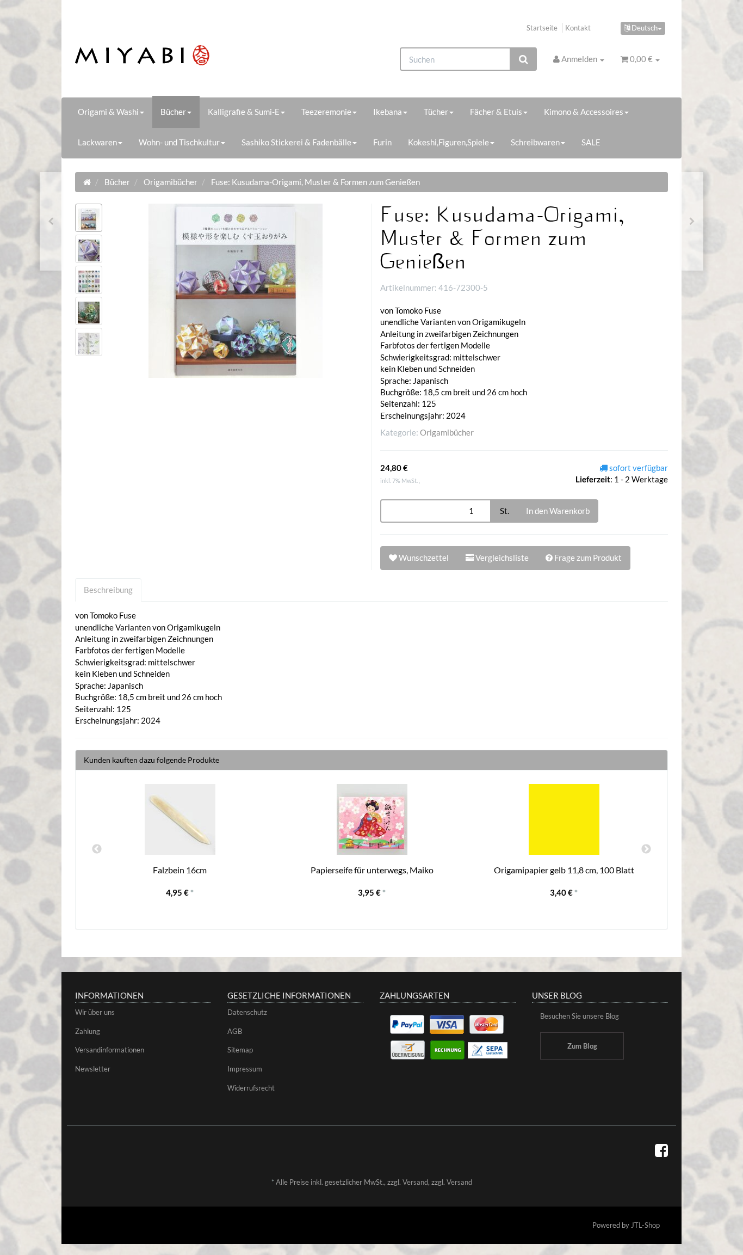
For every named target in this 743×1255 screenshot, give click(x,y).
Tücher (436, 112)
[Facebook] (661, 1150)
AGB (234, 1031)
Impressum (244, 1068)
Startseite (542, 27)
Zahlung (87, 1031)
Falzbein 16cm (180, 870)
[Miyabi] (168, 55)
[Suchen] (523, 59)
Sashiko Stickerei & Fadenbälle (296, 142)
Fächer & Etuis (496, 112)
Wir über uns (95, 1012)
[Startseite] (87, 182)
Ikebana (387, 112)
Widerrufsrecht (251, 1087)
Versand (415, 1182)
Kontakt (578, 27)
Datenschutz (247, 1012)
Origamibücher (447, 432)
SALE (590, 142)
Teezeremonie (326, 112)
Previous (97, 849)
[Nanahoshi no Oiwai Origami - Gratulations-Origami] (51, 221)
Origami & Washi (108, 112)
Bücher (173, 112)
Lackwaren (97, 142)
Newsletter (92, 1068)
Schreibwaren (535, 142)
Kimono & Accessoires (583, 112)
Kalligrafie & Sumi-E (244, 112)
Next (646, 849)
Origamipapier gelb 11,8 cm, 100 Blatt (564, 870)
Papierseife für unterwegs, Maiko (372, 870)
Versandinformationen (109, 1049)
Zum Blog (582, 1046)
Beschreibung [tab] (108, 590)
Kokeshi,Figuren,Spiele (448, 142)
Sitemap (240, 1049)
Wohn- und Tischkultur (179, 142)
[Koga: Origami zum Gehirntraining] (692, 221)
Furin (382, 142)
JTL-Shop (645, 1225)
